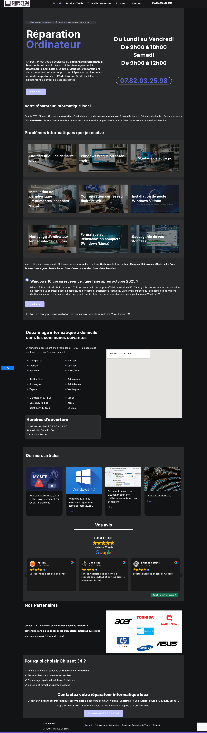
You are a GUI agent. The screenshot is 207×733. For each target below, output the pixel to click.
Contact (136, 3)
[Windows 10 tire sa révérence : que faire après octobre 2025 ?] (27, 280)
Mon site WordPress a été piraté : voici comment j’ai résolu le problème (44, 499)
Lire (31, 508)
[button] (122, 3)
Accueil (57, 3)
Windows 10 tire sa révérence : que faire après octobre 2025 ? (84, 281)
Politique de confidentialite (107, 725)
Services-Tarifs (74, 3)
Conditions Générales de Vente (136, 725)
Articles (120, 3)
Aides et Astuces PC (159, 495)
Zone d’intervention (99, 3)
